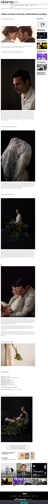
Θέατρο (22, 9)
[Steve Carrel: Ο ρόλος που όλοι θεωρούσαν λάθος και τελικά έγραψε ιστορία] (24, 470)
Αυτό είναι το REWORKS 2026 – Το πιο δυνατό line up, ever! (42, 41)
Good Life (38, 28)
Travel (38, 71)
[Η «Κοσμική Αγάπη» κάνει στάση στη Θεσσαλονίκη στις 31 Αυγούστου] (42, 46)
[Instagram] (24, 493)
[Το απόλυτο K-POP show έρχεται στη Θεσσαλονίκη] (42, 57)
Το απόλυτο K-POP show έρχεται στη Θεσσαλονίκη (41, 62)
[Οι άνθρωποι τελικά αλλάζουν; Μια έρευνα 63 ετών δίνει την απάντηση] (42, 24)
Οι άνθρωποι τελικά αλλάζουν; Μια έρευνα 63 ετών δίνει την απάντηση (41, 30)
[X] (26, 493)
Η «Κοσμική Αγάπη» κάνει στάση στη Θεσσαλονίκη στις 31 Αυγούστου (42, 51)
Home (16, 9)
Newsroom (38, 39)
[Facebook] (23, 493)
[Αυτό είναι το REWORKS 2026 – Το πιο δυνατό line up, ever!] (42, 35)
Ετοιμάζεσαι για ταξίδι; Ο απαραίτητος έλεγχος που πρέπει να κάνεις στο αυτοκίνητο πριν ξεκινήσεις (41, 73)
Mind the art (18, 9)
